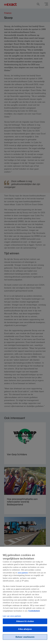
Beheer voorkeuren (25, 637)
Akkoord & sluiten (25, 621)
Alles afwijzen (25, 629)
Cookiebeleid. (34, 611)
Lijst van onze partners (12, 616)
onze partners (23, 573)
